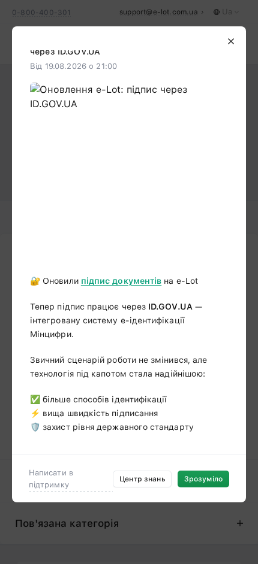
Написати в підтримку (51, 478)
